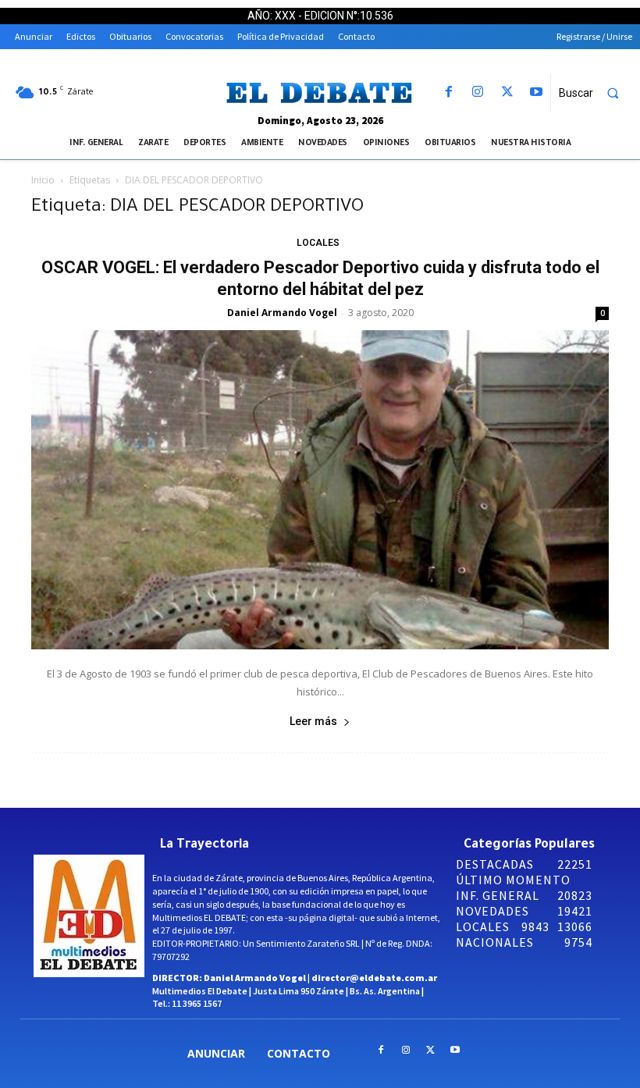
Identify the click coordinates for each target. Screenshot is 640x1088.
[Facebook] (449, 92)
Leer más (313, 721)
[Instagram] (478, 92)
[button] (595, 92)
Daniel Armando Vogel (282, 312)
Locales (318, 242)
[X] (506, 92)
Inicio (43, 180)
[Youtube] (535, 92)
